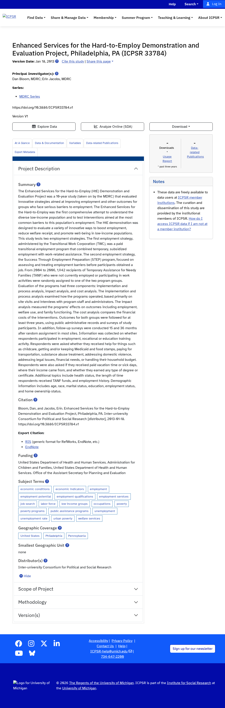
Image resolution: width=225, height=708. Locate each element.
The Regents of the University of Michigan (101, 683)
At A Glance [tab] (22, 143)
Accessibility (98, 641)
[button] (57, 61)
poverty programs (32, 511)
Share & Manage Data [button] (68, 17)
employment (98, 489)
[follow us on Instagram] (31, 645)
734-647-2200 (112, 656)
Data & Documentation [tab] (49, 143)
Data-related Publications (102, 143)
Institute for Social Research (189, 683)
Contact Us (105, 646)
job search (27, 504)
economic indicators (70, 489)
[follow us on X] (44, 645)
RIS (28, 442)
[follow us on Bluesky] (32, 654)
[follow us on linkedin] (56, 645)
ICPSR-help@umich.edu (109, 651)
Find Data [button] (35, 17)
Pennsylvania (77, 536)
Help (121, 646)
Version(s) (29, 615)
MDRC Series (29, 96)
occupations (102, 504)
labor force (48, 504)
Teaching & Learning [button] (174, 17)
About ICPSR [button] (209, 17)
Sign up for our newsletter (192, 649)
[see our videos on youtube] (18, 654)
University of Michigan (79, 688)
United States (30, 536)
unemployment (104, 511)
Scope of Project (35, 589)
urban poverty (62, 518)
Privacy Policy (122, 641)
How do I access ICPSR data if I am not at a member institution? (182, 223)
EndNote (32, 447)
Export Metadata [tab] (25, 152)
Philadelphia (53, 536)
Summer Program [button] (136, 17)
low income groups (75, 504)
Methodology (32, 602)
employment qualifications (75, 496)
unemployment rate (33, 518)
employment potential (35, 496)
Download (179, 126)
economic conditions (35, 489)
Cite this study (73, 61)
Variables (75, 143)
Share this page (99, 61)
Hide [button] (27, 576)
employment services (114, 496)
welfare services (89, 518)
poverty (122, 504)
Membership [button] (104, 17)
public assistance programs (70, 511)
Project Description (39, 168)
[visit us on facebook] (18, 645)
